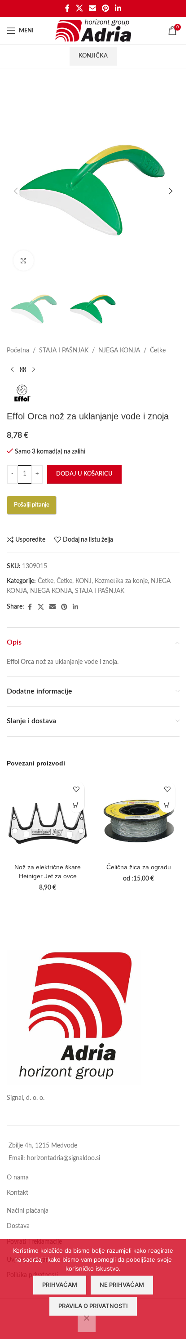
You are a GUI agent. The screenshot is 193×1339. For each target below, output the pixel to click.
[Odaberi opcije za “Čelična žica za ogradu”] (167, 805)
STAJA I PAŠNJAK (63, 350)
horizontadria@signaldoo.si (63, 1158)
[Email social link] (92, 8)
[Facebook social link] (67, 8)
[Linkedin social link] (118, 8)
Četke (158, 350)
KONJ (83, 581)
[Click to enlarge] (23, 260)
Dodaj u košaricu (84, 474)
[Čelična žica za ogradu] (139, 818)
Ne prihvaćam (122, 1284)
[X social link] (79, 8)
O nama (18, 1177)
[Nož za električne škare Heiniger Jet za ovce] (48, 818)
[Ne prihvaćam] (87, 1322)
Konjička (93, 56)
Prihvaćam (59, 1284)
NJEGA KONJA (119, 350)
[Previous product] (12, 370)
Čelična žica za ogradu (138, 867)
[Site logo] (93, 30)
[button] (16, 191)
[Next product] (33, 370)
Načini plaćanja (27, 1211)
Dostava (18, 1226)
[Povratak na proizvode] (23, 370)
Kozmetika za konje (121, 581)
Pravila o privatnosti (93, 1305)
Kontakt (17, 1193)
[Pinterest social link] (105, 8)
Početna (18, 350)
